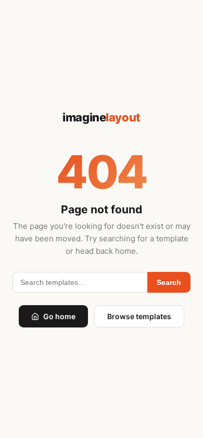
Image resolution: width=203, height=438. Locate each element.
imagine (101, 117)
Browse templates (139, 316)
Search (169, 282)
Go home (59, 316)
